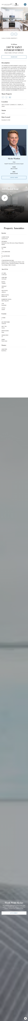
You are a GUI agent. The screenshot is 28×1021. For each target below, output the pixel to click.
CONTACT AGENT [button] (14, 177)
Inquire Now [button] (14, 57)
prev (12, 34)
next (15, 34)
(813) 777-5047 (14, 168)
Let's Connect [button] (14, 913)
